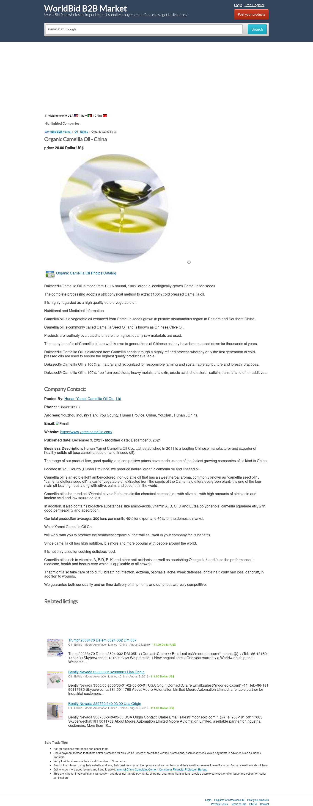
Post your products (251, 14)
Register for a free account (229, 800)
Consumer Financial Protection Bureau (183, 769)
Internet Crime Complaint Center (136, 769)
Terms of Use (238, 804)
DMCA (253, 804)
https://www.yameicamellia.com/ (86, 431)
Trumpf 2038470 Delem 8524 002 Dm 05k (102, 640)
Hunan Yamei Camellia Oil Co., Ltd (92, 398)
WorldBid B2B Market (85, 8)
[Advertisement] (156, 78)
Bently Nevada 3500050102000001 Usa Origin (106, 671)
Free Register (254, 5)
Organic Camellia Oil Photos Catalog (86, 273)
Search (257, 29)
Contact (264, 804)
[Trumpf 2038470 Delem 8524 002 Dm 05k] (55, 648)
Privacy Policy (219, 804)
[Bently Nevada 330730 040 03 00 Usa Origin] (55, 711)
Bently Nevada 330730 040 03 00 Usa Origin (104, 703)
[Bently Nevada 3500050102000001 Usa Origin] (55, 679)
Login (238, 5)
